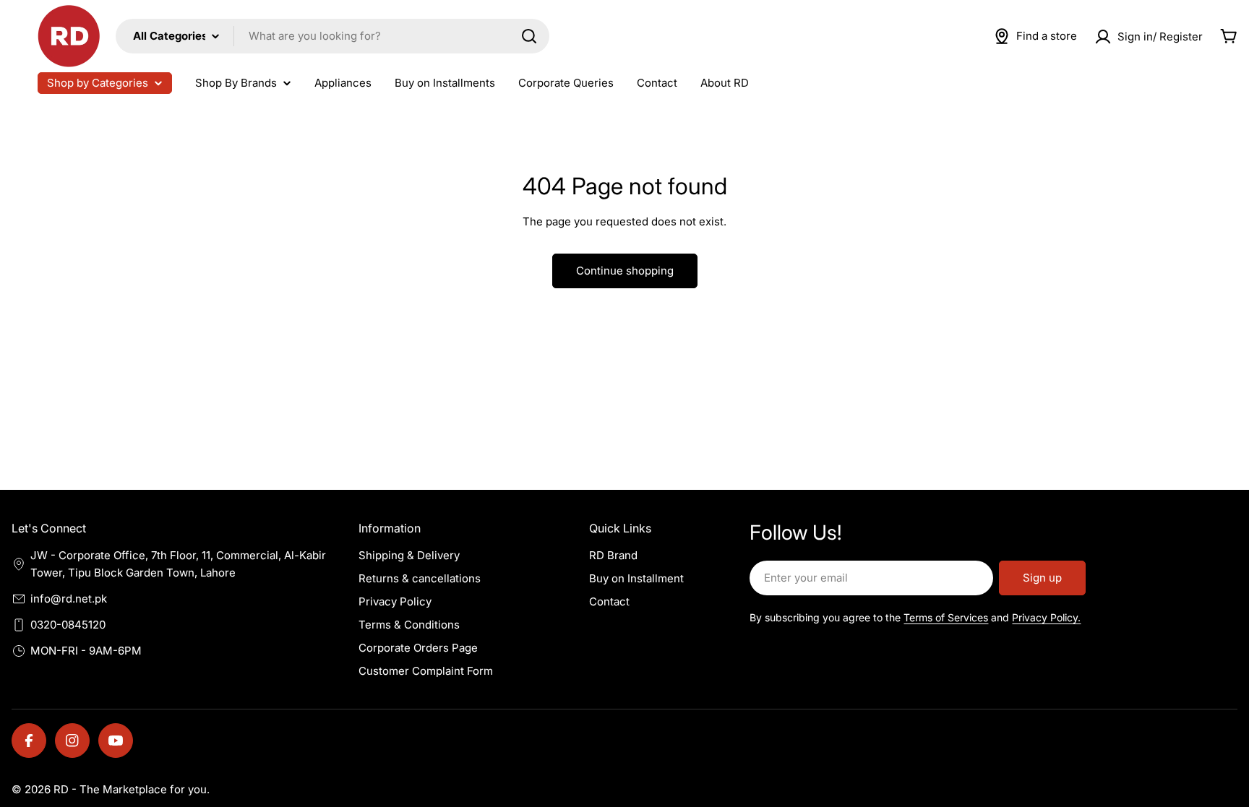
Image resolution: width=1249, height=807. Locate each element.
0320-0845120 (68, 624)
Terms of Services (946, 617)
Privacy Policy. (1046, 617)
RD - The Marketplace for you (130, 789)
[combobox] (332, 36)
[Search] (529, 36)
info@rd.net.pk (68, 598)
